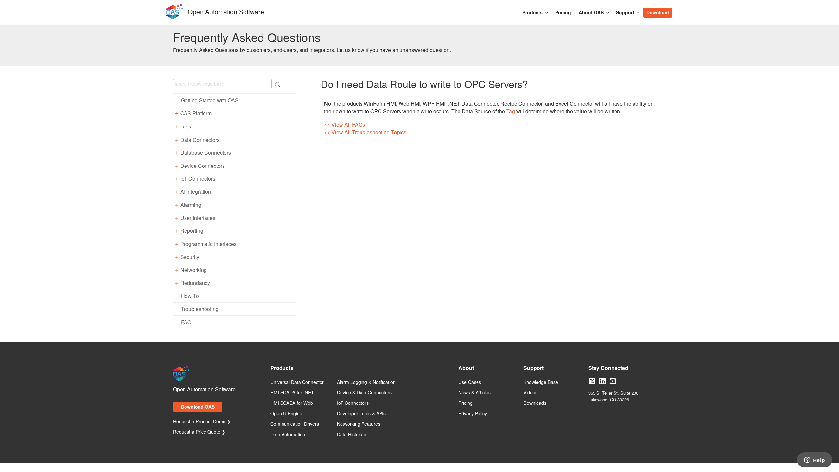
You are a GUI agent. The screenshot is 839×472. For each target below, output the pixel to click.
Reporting (191, 230)
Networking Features (358, 424)
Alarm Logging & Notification (366, 382)
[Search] (676, 9)
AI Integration (195, 191)
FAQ (186, 322)
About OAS (591, 12)
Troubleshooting (200, 309)
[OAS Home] (174, 18)
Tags (185, 126)
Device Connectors (202, 166)
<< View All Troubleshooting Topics (365, 132)
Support (625, 12)
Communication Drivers (294, 424)
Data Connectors (200, 140)
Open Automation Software (226, 11)
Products (532, 12)
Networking (193, 270)
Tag (510, 111)
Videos (530, 393)
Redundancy (195, 283)
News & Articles (475, 393)
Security (189, 257)
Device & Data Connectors (364, 393)
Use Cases (470, 382)
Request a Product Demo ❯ (202, 421)
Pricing (563, 12)
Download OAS (198, 406)
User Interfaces (197, 218)
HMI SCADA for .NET (292, 393)
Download (657, 12)
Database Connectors (205, 152)
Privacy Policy (473, 414)
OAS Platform (196, 113)
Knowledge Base (540, 382)
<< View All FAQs (344, 124)
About (466, 368)
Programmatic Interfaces (208, 244)
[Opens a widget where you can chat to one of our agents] (814, 460)
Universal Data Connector (297, 382)
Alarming (190, 205)
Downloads (534, 403)
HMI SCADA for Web (291, 403)
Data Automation (287, 435)
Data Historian (351, 435)
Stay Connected (608, 368)
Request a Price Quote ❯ (199, 432)
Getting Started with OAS (210, 100)
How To (190, 296)
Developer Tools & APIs (361, 414)
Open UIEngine (286, 414)
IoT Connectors (197, 178)
